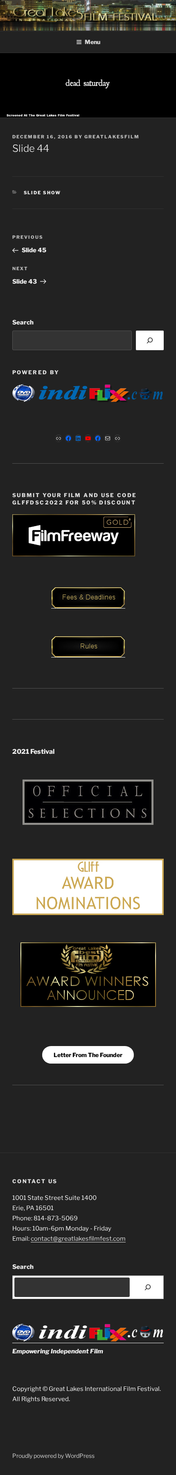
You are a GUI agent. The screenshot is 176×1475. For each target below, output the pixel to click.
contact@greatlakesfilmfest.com (78, 1238)
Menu (92, 41)
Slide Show (42, 192)
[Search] (150, 340)
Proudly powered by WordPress (53, 1455)
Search (23, 322)
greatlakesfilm (112, 137)
